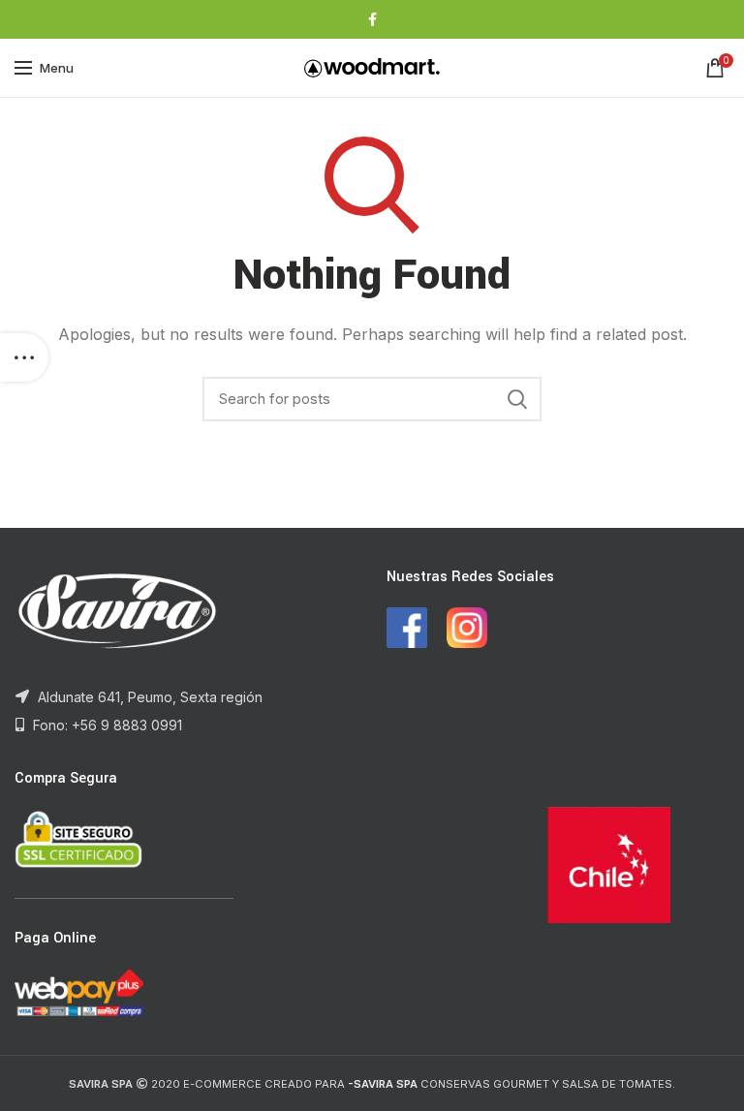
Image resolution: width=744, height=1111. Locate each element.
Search (517, 399)
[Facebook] (372, 19)
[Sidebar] (24, 357)
